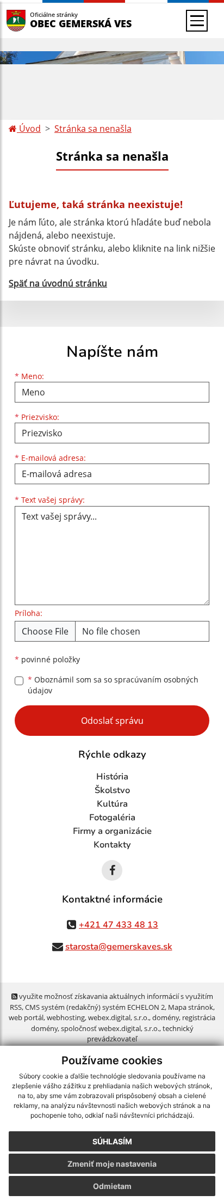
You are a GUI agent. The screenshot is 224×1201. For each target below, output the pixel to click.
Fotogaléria (112, 818)
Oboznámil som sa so (113, 685)
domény (165, 1017)
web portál (26, 1017)
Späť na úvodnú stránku (58, 283)
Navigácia (32, 20)
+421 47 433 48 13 (118, 925)
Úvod (29, 129)
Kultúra (112, 804)
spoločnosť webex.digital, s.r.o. (110, 1028)
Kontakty (112, 845)
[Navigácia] (197, 21)
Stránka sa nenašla (93, 129)
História (112, 777)
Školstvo (112, 790)
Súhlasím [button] (112, 1141)
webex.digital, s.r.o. (118, 1017)
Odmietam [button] (112, 1186)
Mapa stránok (190, 1007)
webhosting (66, 1017)
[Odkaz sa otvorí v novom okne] (112, 870)
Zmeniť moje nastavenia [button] (112, 1163)
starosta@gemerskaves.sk (118, 947)
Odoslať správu (112, 721)
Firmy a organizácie (112, 831)
